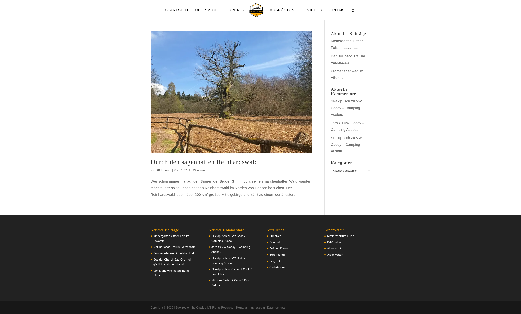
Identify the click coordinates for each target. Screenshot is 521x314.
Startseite (177, 10)
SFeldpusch (163, 170)
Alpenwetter (335, 254)
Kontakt (337, 10)
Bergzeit (274, 261)
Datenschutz (276, 307)
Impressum (257, 307)
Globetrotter (277, 267)
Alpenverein (335, 248)
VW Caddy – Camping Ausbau (346, 108)
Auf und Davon (279, 248)
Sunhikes (275, 236)
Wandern (199, 170)
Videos (314, 10)
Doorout (274, 242)
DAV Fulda (334, 242)
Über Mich (206, 10)
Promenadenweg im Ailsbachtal (173, 253)
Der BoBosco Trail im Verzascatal (174, 247)
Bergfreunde (277, 254)
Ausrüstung (284, 10)
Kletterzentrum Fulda (340, 236)
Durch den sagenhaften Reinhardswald (204, 162)
